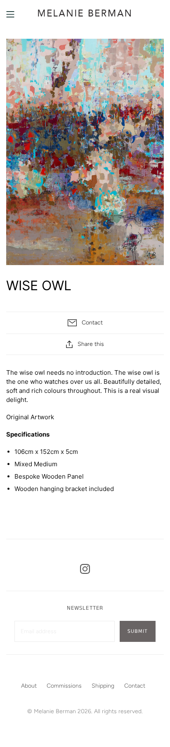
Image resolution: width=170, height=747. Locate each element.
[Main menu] (10, 14)
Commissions (64, 685)
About (29, 685)
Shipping (103, 685)
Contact (134, 685)
